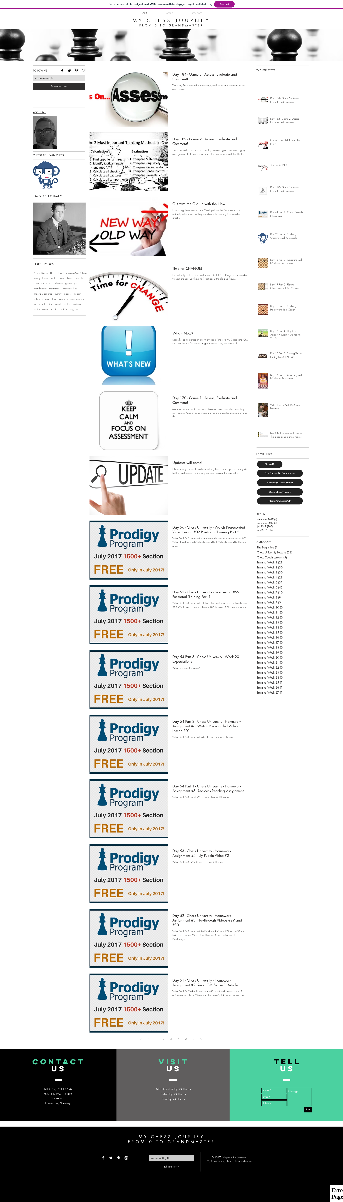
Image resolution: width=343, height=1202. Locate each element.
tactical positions (72, 304)
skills (44, 304)
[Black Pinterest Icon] (76, 70)
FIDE (52, 272)
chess (68, 278)
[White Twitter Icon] (111, 1158)
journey (57, 293)
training (54, 309)
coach (49, 283)
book (52, 278)
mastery (67, 293)
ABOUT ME (39, 112)
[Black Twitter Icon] (69, 70)
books (61, 278)
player (54, 298)
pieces (45, 298)
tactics (37, 309)
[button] (59, 229)
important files (70, 288)
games (68, 283)
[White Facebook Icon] (103, 1158)
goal (76, 283)
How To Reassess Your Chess (71, 272)
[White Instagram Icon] (126, 1158)
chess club (79, 278)
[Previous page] (148, 1038)
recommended (77, 298)
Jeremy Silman (41, 278)
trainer (45, 309)
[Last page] (201, 1038)
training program (69, 309)
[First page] (141, 1038)
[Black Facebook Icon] (62, 70)
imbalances (54, 288)
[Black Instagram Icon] (83, 70)
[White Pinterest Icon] (118, 1158)
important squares (43, 293)
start (50, 304)
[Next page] (193, 1038)
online (37, 298)
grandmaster (40, 288)
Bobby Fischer (41, 272)
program (63, 298)
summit (58, 304)
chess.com (39, 283)
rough (37, 304)
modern (77, 293)
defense (59, 283)
